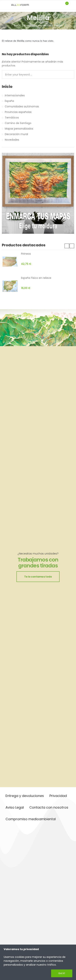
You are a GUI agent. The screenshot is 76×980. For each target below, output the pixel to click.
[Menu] (3, 5)
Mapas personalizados (19, 128)
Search (70, 74)
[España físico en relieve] (10, 286)
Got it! (61, 973)
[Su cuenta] (72, 5)
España (9, 101)
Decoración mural (16, 134)
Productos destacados (23, 245)
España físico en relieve (36, 278)
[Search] (59, 5)
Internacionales (15, 95)
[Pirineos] (10, 262)
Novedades (12, 140)
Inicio (7, 86)
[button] (67, 246)
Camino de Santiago (18, 123)
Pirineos (26, 254)
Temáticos (12, 117)
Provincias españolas (18, 112)
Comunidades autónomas (22, 106)
